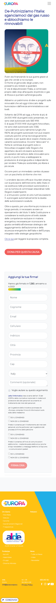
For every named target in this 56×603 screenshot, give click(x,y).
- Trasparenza (7, 527)
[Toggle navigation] (49, 3)
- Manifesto (6, 515)
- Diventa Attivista (9, 563)
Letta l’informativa (15, 396)
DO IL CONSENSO (17, 418)
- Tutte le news (36, 554)
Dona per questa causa (23, 252)
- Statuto (5, 518)
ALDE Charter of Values (14, 546)
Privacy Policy (27, 585)
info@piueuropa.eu (9, 585)
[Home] (10, 3)
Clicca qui (9, 239)
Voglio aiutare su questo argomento (30, 390)
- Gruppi (5, 560)
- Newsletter (34, 560)
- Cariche (5, 521)
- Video (32, 557)
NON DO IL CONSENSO (19, 421)
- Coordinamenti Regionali (12, 524)
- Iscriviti (5, 554)
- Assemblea (6, 557)
